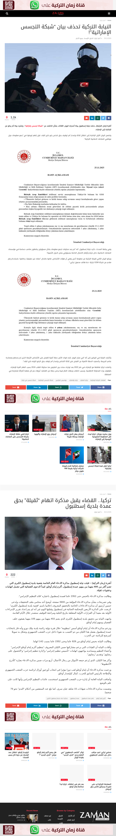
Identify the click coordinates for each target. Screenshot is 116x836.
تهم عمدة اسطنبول (88, 698)
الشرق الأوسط (88, 38)
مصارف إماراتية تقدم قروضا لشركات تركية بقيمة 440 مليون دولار (73, 468)
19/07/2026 (106, 442)
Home (109, 20)
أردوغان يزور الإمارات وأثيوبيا (45, 434)
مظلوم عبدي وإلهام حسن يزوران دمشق (16, 816)
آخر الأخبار (71, 815)
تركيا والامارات (73, 380)
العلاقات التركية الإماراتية (97, 380)
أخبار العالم (64, 748)
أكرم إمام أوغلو (100, 698)
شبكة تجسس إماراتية (33, 126)
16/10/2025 (79, 474)
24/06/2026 (24, 760)
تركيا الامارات (84, 380)
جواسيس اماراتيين (61, 380)
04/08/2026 (106, 758)
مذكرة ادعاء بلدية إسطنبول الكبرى (57, 698)
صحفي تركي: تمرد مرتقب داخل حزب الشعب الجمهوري (100, 754)
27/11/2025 (24, 442)
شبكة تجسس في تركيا (29, 380)
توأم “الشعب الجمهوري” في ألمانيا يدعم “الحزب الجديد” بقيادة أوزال (72, 755)
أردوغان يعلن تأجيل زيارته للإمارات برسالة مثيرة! (74, 435)
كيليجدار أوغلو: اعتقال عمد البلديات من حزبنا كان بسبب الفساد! (18, 755)
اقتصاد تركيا (65, 462)
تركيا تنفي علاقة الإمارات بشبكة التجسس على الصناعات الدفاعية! (17, 436)
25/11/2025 (107, 38)
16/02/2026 (79, 440)
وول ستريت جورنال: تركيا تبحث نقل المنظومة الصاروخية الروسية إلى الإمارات (99, 436)
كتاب (49, 820)
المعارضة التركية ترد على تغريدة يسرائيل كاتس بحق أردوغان (100, 786)
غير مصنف (64, 780)
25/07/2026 (51, 758)
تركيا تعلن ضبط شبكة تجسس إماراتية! (99, 467)
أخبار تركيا (102, 20)
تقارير (61, 823)
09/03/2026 (79, 790)
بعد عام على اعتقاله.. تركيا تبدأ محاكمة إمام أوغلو (72, 785)
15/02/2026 (51, 437)
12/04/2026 (106, 792)
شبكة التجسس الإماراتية (45, 380)
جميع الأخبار (79, 38)
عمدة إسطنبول (74, 698)
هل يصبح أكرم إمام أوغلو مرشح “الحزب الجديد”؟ (46, 754)
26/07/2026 (79, 760)
